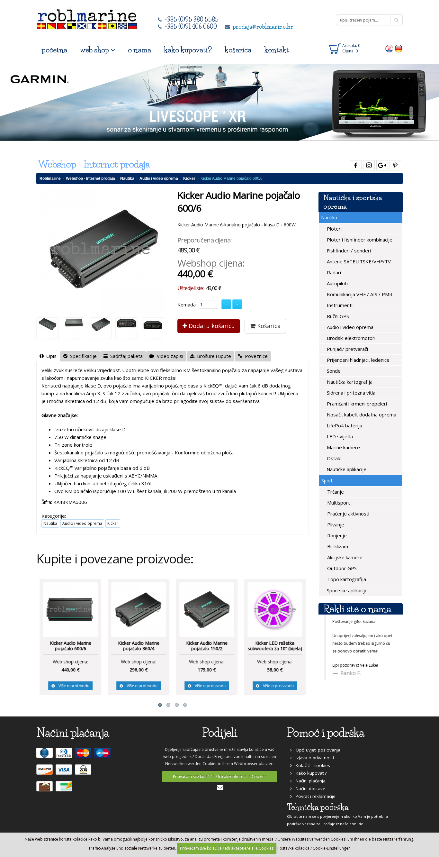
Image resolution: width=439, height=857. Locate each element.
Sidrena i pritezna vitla (350, 392)
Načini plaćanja (309, 781)
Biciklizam (337, 546)
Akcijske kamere (344, 557)
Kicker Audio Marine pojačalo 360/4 (138, 646)
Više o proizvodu (72, 685)
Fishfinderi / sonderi (348, 250)
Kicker (189, 178)
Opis (50, 356)
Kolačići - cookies (311, 765)
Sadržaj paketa (125, 356)
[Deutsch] (399, 48)
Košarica (268, 326)
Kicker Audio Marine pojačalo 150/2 (207, 646)
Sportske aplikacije (347, 590)
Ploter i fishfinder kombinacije (359, 239)
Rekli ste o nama (357, 609)
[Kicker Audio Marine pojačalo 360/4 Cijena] (138, 609)
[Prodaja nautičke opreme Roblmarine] (87, 17)
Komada (186, 304)
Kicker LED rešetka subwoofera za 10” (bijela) (275, 646)
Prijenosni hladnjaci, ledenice (358, 360)
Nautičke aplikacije (345, 469)
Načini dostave (308, 788)
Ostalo (334, 458)
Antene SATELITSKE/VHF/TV (358, 261)
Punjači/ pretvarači (347, 349)
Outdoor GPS (341, 568)
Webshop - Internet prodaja (90, 178)
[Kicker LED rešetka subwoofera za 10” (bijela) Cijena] (274, 609)
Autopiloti (337, 283)
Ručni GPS (337, 316)
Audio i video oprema (158, 178)
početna (54, 50)
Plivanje (335, 524)
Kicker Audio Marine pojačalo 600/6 (70, 646)
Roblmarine (50, 178)
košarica (238, 50)
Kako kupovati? (309, 773)
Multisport (338, 502)
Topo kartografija (346, 579)
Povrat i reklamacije (314, 796)
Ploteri (334, 228)
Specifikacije (82, 356)
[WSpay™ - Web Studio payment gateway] (84, 772)
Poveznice (255, 356)
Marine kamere (343, 447)
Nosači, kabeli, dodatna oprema (361, 414)
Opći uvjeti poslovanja (316, 750)
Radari (333, 272)
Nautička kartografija (349, 381)
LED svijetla (339, 436)
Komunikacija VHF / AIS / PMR (359, 294)
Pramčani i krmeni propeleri (356, 403)
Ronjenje (336, 535)
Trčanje (335, 491)
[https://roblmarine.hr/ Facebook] (355, 164)
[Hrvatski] (389, 48)
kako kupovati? (188, 50)
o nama (139, 50)
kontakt (276, 50)
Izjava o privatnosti (313, 758)
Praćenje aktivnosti (347, 513)
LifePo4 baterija (344, 425)
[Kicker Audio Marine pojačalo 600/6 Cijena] (70, 609)
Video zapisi (168, 356)
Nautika (127, 178)
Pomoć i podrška (325, 733)
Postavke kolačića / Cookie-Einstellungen (314, 848)
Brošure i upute (212, 356)
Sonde (333, 371)
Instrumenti (339, 305)
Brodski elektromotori (350, 338)
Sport (327, 481)
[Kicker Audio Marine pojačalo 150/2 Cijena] (206, 609)
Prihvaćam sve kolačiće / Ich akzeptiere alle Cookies (219, 776)
